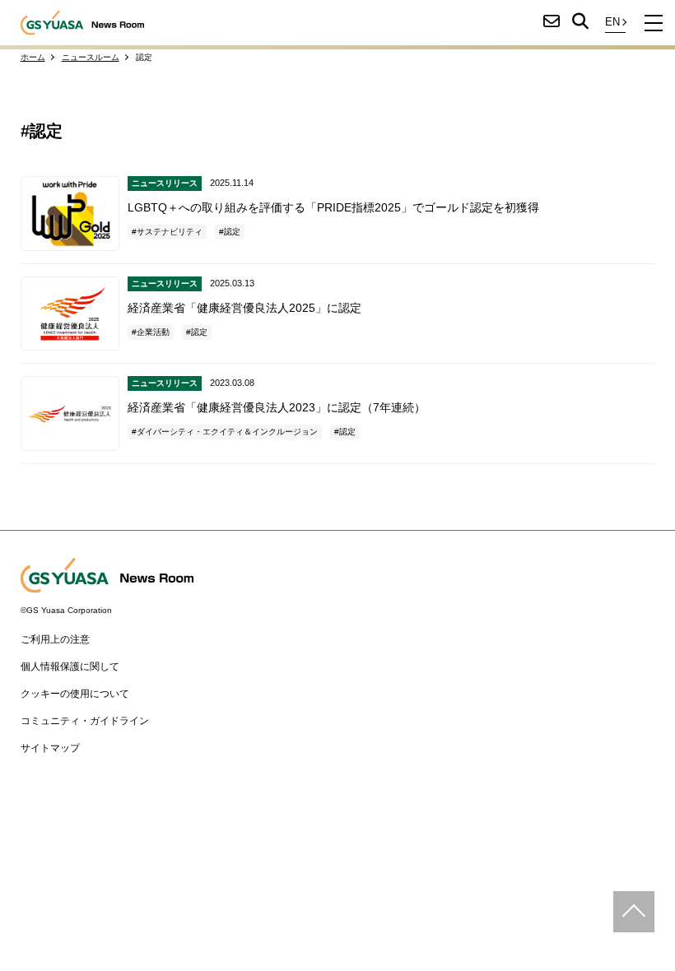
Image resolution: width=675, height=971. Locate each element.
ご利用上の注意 (55, 639)
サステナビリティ (169, 231)
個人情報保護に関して (70, 666)
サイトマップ (50, 748)
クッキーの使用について (75, 693)
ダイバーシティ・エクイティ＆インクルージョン (227, 431)
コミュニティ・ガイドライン (85, 721)
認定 (232, 231)
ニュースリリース (165, 183)
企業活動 (153, 332)
